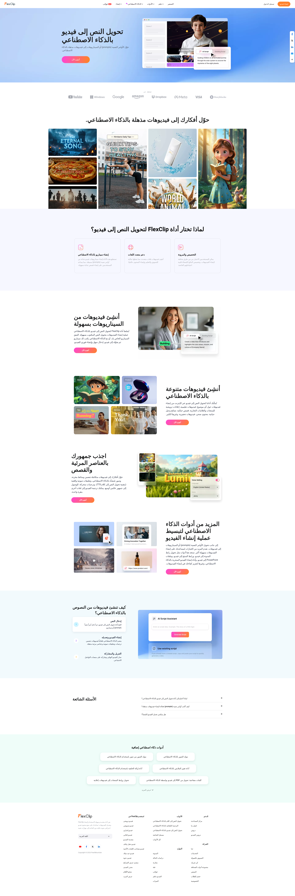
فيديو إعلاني (127, 835)
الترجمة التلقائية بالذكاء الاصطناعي (165, 826)
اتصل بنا (194, 826)
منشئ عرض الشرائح (130, 863)
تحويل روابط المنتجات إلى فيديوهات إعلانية (111, 780)
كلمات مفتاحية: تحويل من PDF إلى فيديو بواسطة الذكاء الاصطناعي (173, 780)
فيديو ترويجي (128, 821)
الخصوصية (195, 881)
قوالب (105, 4)
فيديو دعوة (127, 858)
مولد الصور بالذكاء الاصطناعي (176, 757)
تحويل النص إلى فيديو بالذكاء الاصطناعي (167, 830)
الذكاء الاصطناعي (134, 4)
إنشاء (118, 4)
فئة (154, 867)
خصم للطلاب (195, 876)
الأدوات (150, 4)
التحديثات (194, 853)
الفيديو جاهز (157, 876)
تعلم (160, 4)
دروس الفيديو (196, 835)
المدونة (155, 853)
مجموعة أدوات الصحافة (199, 867)
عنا (192, 849)
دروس (193, 830)
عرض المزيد (127, 876)
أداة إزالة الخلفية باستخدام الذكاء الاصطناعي (124, 768)
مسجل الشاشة (158, 835)
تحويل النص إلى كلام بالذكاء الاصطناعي (167, 821)
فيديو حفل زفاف (129, 844)
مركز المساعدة (196, 821)
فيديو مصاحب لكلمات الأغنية (133, 849)
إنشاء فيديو (284, 4)
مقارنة (155, 863)
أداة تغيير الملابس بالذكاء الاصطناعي (174, 768)
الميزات (156, 881)
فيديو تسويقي (128, 826)
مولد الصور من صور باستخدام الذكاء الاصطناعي (126, 757)
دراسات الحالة (158, 858)
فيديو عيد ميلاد (128, 853)
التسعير (171, 4)
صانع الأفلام (127, 872)
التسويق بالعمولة (197, 858)
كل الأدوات (157, 840)
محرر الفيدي (128, 867)
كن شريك (194, 863)
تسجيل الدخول (269, 4)
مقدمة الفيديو (128, 840)
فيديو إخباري (127, 830)
